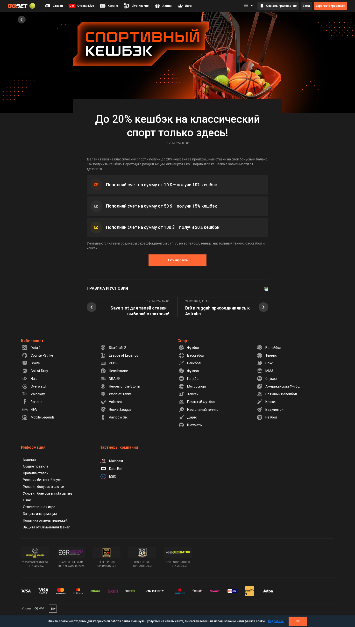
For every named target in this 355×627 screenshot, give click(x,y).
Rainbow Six (118, 417)
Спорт (183, 341)
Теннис (271, 355)
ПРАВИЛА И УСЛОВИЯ (107, 288)
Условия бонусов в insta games (47, 493)
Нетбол (271, 417)
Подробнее (276, 621)
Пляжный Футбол (201, 402)
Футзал (193, 371)
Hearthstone (118, 371)
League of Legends (123, 355)
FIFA (34, 409)
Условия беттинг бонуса (42, 480)
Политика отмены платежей (45, 520)
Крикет (271, 402)
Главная (29, 459)
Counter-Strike (42, 355)
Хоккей (193, 394)
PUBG (113, 363)
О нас (27, 500)
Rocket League (120, 409)
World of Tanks (120, 394)
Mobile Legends (43, 417)
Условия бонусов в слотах (43, 487)
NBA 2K (114, 379)
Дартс (192, 417)
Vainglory (38, 394)
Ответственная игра (39, 507)
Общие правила (35, 466)
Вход (306, 5)
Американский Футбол (283, 386)
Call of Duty (39, 371)
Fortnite (37, 402)
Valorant (115, 402)
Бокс (269, 363)
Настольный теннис (202, 409)
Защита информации (40, 514)
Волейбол (273, 348)
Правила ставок (35, 473)
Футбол (193, 348)
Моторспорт (196, 386)
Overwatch (39, 386)
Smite (35, 363)
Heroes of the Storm (124, 386)
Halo (34, 379)
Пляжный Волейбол (281, 394)
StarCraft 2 (117, 348)
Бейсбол (194, 363)
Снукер (271, 379)
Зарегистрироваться (330, 5)
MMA (269, 371)
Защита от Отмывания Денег (46, 527)
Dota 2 (36, 348)
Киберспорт (32, 341)
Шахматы (194, 425)
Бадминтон (274, 409)
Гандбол (193, 379)
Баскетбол (195, 355)
